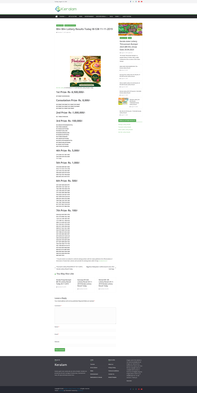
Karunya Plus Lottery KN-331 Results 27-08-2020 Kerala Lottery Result (130, 75)
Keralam (61, 365)
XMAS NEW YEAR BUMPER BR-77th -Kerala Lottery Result (129, 67)
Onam (117, 16)
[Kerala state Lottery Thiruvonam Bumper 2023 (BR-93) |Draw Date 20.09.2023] (130, 29)
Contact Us (111, 374)
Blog (111, 16)
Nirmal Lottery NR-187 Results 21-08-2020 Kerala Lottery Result (130, 92)
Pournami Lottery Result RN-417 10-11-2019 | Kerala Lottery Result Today (69, 268)
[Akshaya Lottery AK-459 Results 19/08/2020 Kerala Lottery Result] (123, 103)
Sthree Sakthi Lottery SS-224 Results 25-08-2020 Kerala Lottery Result (130, 83)
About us (110, 364)
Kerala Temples (112, 377)
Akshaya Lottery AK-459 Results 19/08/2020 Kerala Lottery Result (135, 102)
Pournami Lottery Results (124, 127)
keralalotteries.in (103, 261)
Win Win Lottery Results (70, 25)
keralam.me (137, 362)
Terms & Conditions (113, 371)
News (80, 16)
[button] (65, 16)
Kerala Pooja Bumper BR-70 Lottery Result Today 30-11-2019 (63, 282)
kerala (69, 32)
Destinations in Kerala (96, 377)
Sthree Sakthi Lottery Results (125, 129)
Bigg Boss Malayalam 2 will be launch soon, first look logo (100, 268)
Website (57, 342)
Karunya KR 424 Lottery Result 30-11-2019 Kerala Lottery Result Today (84, 283)
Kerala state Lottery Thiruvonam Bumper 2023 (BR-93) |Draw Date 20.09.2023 (129, 45)
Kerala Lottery (60, 25)
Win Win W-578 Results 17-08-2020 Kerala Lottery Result (130, 111)
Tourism (62, 16)
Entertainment (89, 16)
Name (57, 327)
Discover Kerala (101, 16)
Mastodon (129, 381)
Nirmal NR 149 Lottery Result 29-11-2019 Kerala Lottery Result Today (106, 283)
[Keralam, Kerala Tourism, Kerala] (56, 16)
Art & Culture (73, 16)
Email (57, 334)
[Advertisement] (85, 45)
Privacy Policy (112, 367)
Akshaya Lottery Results (124, 124)
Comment (58, 306)
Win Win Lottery (60, 87)
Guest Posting (127, 16)
